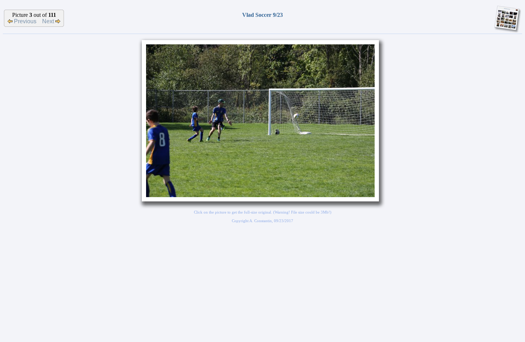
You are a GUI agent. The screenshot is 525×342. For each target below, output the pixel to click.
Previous (24, 21)
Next (48, 21)
